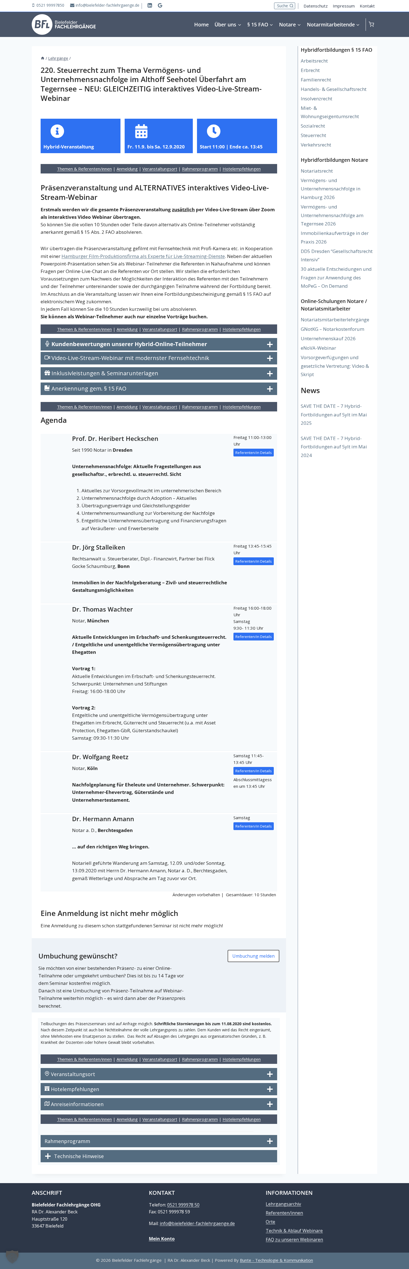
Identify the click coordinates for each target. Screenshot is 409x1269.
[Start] (43, 58)
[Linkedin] (150, 5)
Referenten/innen (284, 1213)
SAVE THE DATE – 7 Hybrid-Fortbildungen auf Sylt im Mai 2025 (334, 414)
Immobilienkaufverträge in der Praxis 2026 (335, 237)
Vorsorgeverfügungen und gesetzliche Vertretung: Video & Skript (335, 366)
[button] (12, 1257)
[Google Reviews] (160, 5)
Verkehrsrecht (316, 144)
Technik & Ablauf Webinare (294, 1231)
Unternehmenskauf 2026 (328, 338)
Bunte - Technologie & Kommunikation (276, 1260)
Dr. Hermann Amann (103, 818)
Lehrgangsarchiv (283, 1204)
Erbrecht (310, 70)
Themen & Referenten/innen (84, 169)
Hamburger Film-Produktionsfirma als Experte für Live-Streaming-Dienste (143, 256)
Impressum (344, 6)
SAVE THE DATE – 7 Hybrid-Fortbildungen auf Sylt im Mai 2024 (334, 446)
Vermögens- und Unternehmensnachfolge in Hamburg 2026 (330, 188)
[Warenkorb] (373, 24)
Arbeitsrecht (314, 61)
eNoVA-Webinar (318, 348)
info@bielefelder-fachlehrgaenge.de (197, 1223)
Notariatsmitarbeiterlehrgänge (335, 319)
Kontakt (367, 6)
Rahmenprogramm (200, 169)
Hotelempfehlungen (242, 169)
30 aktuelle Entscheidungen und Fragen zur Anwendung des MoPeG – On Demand (336, 277)
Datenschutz (316, 6)
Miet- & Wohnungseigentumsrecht (330, 112)
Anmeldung (127, 169)
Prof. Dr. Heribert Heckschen (115, 438)
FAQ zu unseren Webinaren (294, 1239)
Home (201, 24)
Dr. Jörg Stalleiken (98, 547)
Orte (270, 1222)
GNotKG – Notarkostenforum (332, 329)
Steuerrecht (313, 135)
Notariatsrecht (317, 171)
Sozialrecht (313, 126)
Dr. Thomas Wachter (102, 609)
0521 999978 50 (183, 1205)
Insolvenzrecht (316, 98)
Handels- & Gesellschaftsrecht (333, 89)
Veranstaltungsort (159, 169)
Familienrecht (316, 79)
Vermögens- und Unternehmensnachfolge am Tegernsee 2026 (332, 215)
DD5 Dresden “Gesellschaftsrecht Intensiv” (337, 255)
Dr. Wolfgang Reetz (100, 757)
